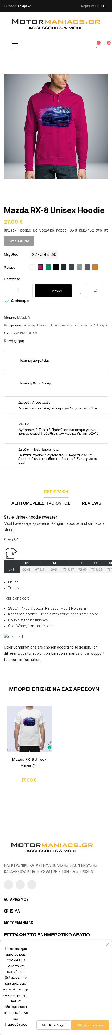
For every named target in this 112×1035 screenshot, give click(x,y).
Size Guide (19, 241)
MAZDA (23, 317)
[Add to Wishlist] (80, 290)
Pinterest (46, 341)
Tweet (38, 341)
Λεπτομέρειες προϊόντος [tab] (40, 503)
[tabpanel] (29, 746)
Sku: (7, 333)
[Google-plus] (31, 884)
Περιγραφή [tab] (56, 491)
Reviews (91, 503)
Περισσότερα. (16, 1024)
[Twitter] (20, 884)
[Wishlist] (97, 45)
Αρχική (29, 325)
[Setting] (88, 45)
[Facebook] (8, 884)
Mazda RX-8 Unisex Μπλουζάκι (29, 762)
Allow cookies (90, 1025)
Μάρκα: (10, 317)
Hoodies (58, 325)
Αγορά (57, 290)
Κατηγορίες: (13, 325)
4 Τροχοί (100, 325)
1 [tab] (56, 790)
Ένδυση (43, 325)
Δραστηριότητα (79, 325)
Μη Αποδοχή (54, 1025)
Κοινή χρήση (30, 341)
